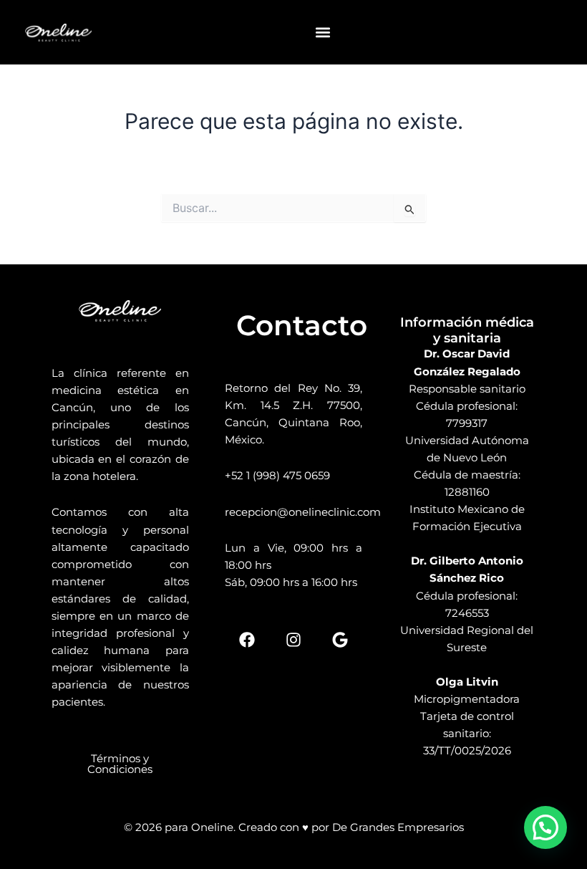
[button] (322, 32)
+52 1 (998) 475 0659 (277, 475)
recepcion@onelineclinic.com (303, 512)
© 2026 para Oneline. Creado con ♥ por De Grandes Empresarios (294, 827)
